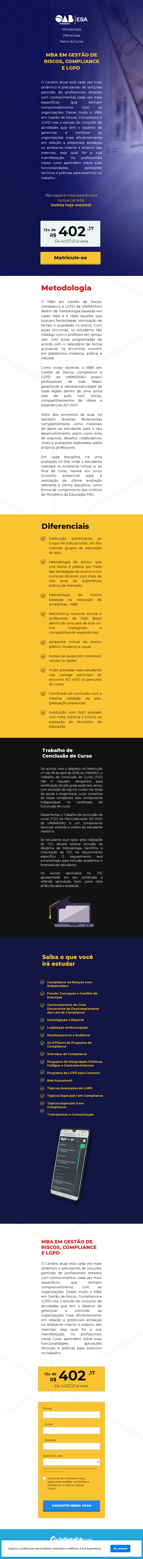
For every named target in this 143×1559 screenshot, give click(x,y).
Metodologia (71, 29)
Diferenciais (71, 35)
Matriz (64, 41)
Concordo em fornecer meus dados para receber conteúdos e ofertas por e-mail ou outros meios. (68, 1483)
